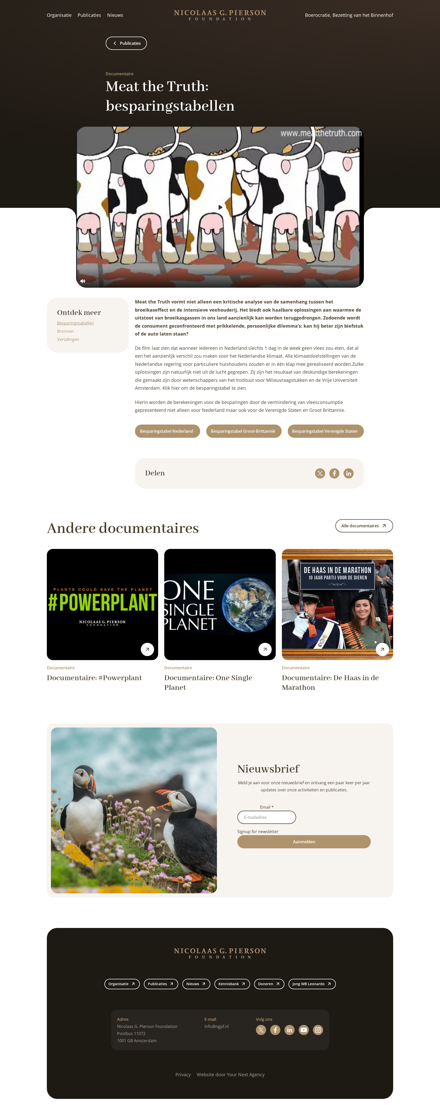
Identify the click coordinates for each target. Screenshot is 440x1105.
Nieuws (115, 15)
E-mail (210, 1019)
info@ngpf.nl (216, 1026)
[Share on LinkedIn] (348, 473)
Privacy (183, 1074)
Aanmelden (304, 842)
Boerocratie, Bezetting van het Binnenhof (349, 15)
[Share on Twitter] (320, 473)
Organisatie (59, 15)
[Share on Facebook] (334, 473)
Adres (123, 1019)
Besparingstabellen (75, 323)
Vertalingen (68, 339)
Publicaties (89, 15)
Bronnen (65, 331)
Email (267, 807)
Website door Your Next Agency (231, 1074)
